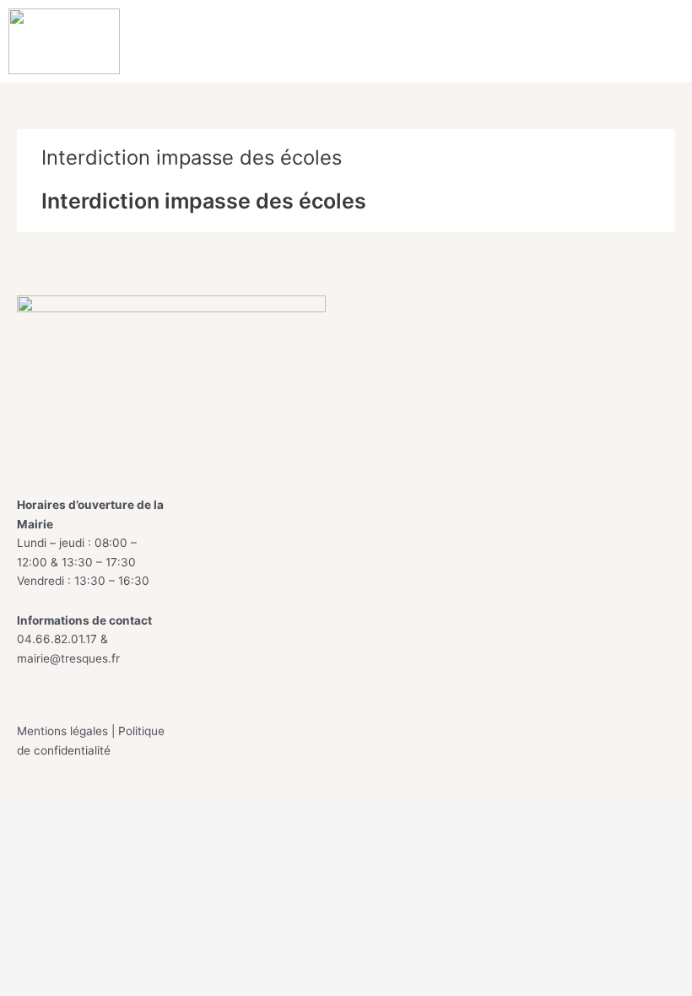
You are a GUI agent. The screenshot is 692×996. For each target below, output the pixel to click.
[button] (665, 41)
